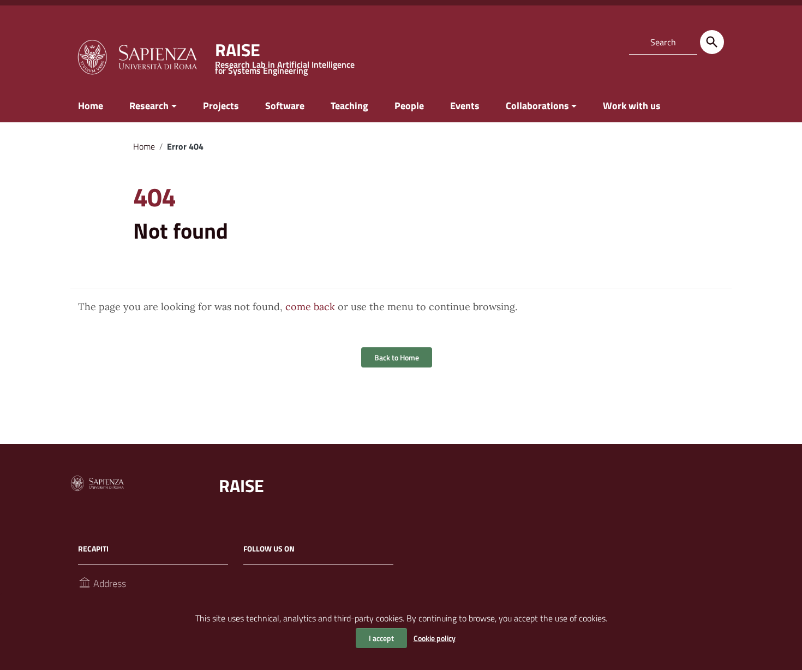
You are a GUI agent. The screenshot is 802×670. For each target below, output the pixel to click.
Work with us (632, 105)
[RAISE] (136, 56)
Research (149, 105)
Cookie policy (435, 638)
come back (310, 306)
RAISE (241, 485)
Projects (221, 105)
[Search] (712, 42)
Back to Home (396, 357)
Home (90, 105)
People (409, 105)
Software (284, 105)
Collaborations (537, 105)
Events (465, 105)
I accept (381, 638)
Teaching (349, 105)
